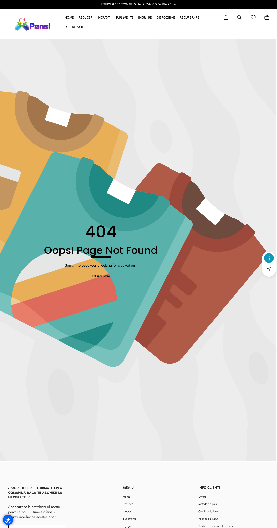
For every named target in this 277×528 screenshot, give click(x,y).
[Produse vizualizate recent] (269, 258)
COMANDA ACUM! (164, 4)
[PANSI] (33, 24)
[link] (101, 276)
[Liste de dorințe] (253, 17)
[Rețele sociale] (269, 269)
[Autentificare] (226, 17)
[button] (239, 17)
